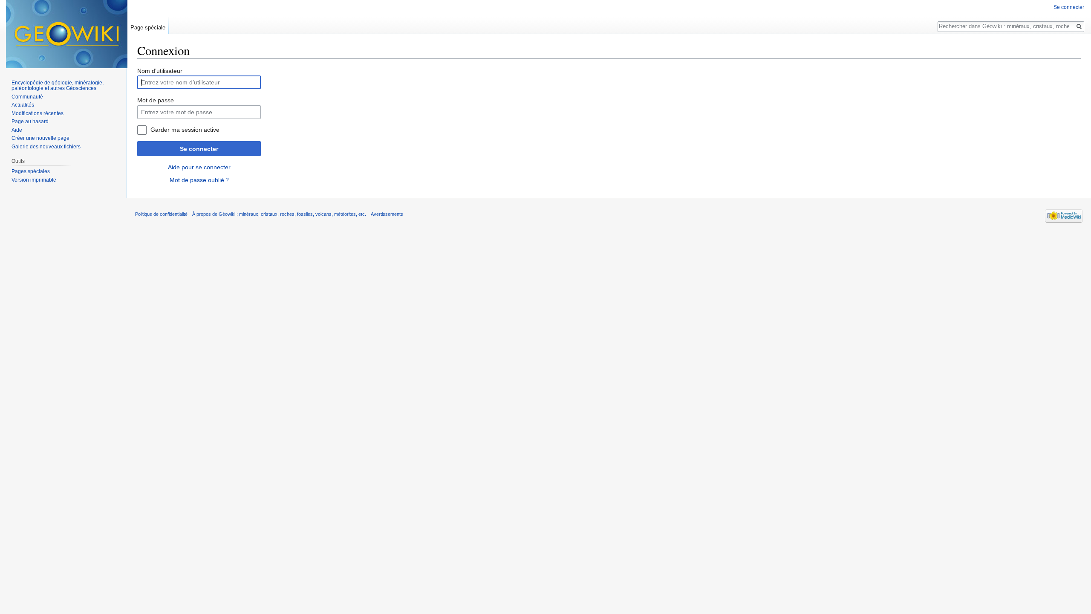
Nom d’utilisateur (159, 70)
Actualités (23, 105)
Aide (17, 130)
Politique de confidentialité (161, 214)
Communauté (27, 97)
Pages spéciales (31, 171)
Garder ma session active (184, 129)
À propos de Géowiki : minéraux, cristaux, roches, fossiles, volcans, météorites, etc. (279, 214)
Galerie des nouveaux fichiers (46, 147)
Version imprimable (34, 180)
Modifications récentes (37, 113)
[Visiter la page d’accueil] (66, 34)
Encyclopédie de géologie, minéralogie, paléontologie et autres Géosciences (58, 86)
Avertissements (387, 214)
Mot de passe (155, 100)
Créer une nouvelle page (40, 138)
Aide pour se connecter (199, 167)
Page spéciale (147, 27)
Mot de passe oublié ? (199, 180)
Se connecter (199, 148)
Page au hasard (30, 122)
